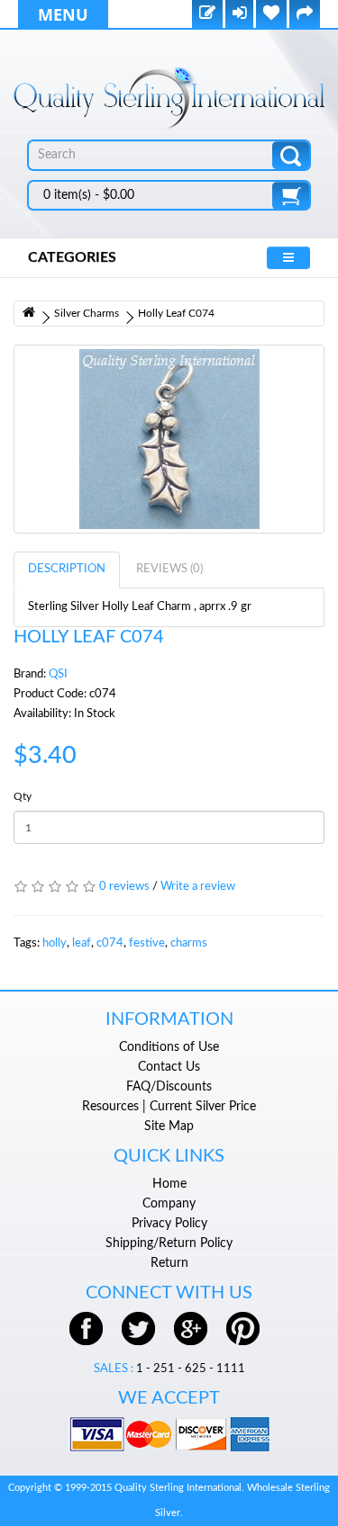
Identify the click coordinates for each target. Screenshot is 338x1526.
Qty (23, 796)
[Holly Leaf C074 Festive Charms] (169, 439)
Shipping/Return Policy (169, 1243)
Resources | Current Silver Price (169, 1106)
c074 (109, 943)
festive (147, 943)
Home (169, 1184)
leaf (81, 943)
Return (169, 1263)
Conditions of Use (169, 1047)
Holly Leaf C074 (176, 313)
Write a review (197, 887)
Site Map (169, 1126)
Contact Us (169, 1067)
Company (169, 1204)
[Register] (207, 15)
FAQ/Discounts (169, 1087)
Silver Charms (86, 313)
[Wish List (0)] (271, 15)
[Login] (239, 15)
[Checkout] (304, 15)
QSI (58, 674)
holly (54, 943)
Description (66, 569)
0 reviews (124, 887)
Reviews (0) (169, 569)
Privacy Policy (169, 1223)
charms (188, 943)
